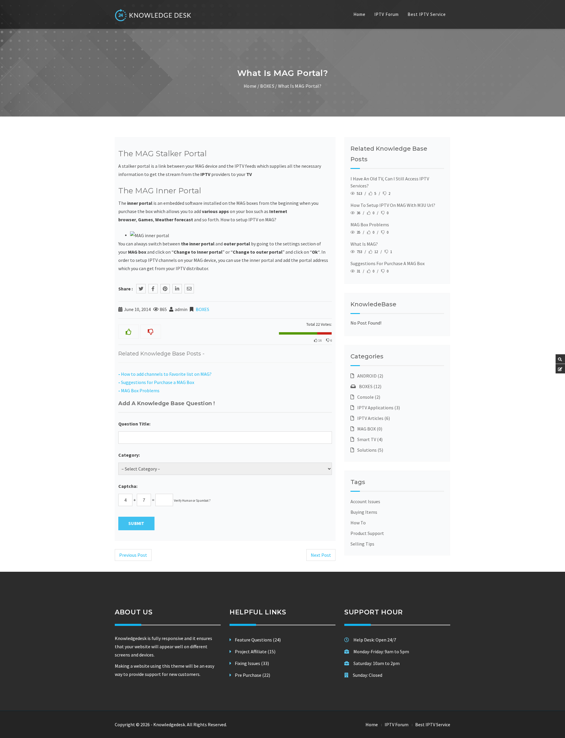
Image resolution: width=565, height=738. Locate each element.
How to (358, 523)
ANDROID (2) (369, 376)
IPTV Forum (386, 14)
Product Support (367, 533)
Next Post (321, 555)
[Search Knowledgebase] (560, 359)
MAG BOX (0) (368, 429)
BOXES (267, 86)
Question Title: (134, 424)
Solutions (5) (369, 450)
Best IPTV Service (427, 14)
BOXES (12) (369, 386)
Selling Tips (362, 544)
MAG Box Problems (140, 390)
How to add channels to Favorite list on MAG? (166, 374)
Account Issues (365, 501)
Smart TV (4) (369, 439)
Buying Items (363, 512)
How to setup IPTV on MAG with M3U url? (392, 205)
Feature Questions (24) (258, 640)
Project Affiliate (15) (255, 651)
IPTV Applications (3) (377, 407)
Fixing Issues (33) (252, 663)
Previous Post (133, 555)
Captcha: (127, 486)
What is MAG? (364, 244)
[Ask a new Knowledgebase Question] (560, 369)
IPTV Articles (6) (372, 418)
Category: (129, 455)
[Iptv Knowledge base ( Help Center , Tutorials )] (153, 15)
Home (359, 14)
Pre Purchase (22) (252, 675)
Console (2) (367, 397)
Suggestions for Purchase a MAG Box (157, 382)
